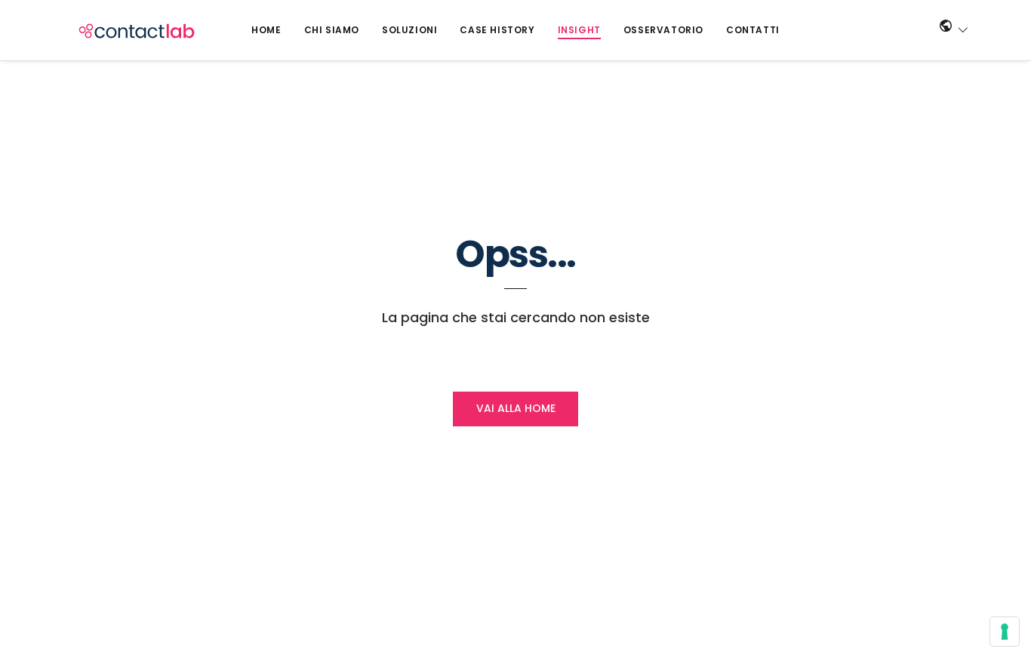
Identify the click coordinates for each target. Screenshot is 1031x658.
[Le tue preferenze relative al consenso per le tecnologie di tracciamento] (1004, 631)
